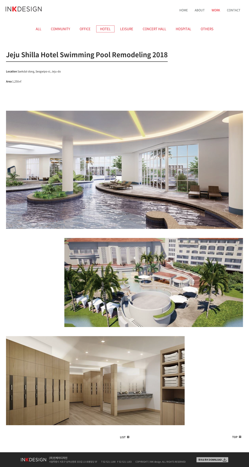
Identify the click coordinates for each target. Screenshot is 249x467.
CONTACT (233, 10)
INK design (23, 9)
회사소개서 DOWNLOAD (210, 459)
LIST (123, 437)
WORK (216, 10)
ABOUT (200, 10)
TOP (235, 437)
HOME (183, 10)
